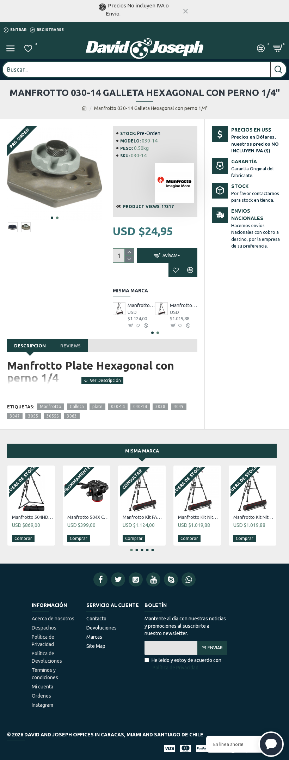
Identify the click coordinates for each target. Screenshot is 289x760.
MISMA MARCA (142, 450)
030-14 (118, 406)
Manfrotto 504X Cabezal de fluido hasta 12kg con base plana (88, 517)
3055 (33, 416)
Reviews (70, 345)
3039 (179, 406)
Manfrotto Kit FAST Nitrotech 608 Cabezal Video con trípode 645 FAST (141, 305)
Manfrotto (50, 406)
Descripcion (30, 345)
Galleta (77, 406)
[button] (52, 218)
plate (97, 406)
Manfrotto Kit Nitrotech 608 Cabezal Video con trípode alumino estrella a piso (183, 305)
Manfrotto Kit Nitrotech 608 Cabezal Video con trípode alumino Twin (254, 517)
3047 (15, 416)
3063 (72, 416)
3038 (160, 406)
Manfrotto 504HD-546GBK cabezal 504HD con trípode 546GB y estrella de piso (32, 517)
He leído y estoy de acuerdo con (186, 663)
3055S (53, 416)
